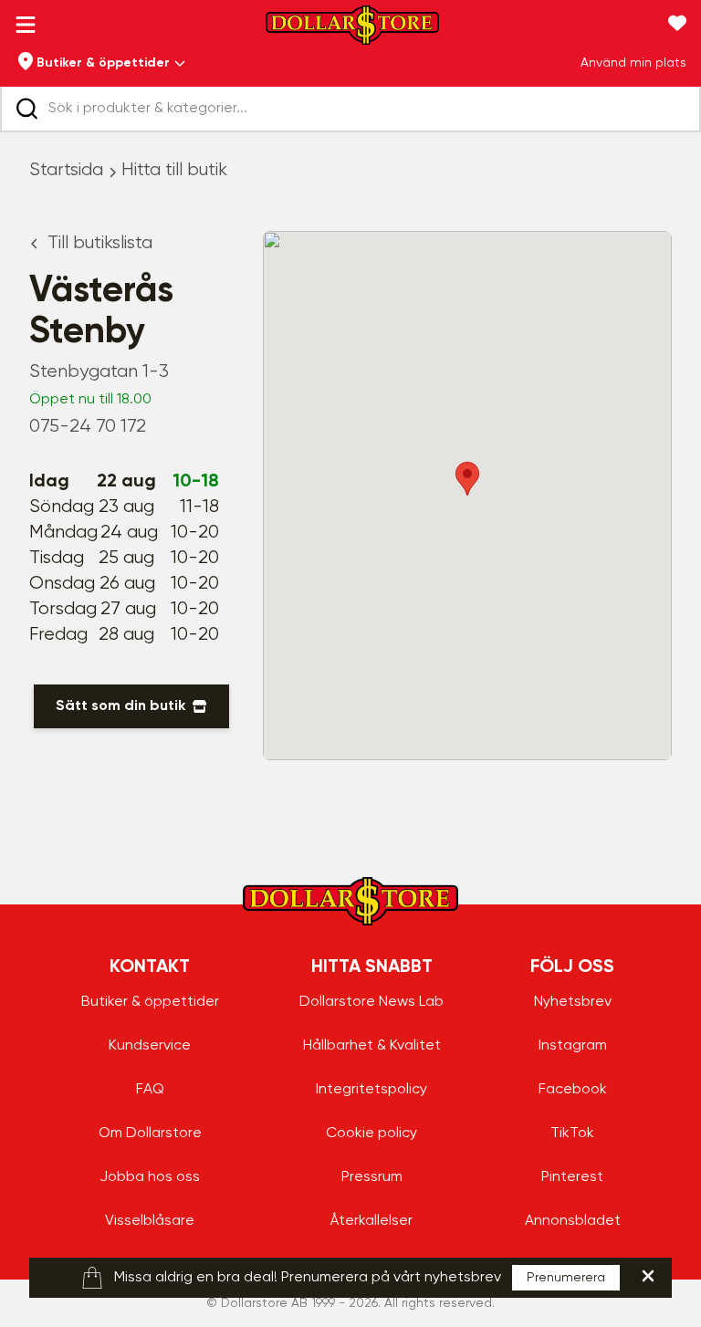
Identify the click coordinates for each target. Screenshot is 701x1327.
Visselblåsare (149, 1221)
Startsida (66, 170)
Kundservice (150, 1046)
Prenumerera (566, 1277)
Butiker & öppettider (150, 1002)
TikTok (572, 1133)
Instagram (573, 1046)
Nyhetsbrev (573, 1002)
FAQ (150, 1089)
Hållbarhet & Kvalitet (372, 1046)
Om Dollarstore (150, 1133)
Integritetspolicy (371, 1089)
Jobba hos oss (149, 1177)
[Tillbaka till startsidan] (352, 30)
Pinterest (572, 1177)
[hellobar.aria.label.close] (648, 1276)
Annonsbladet (573, 1221)
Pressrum (372, 1177)
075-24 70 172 (87, 426)
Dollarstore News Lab (371, 1002)
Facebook (573, 1089)
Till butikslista (99, 243)
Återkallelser (371, 1221)
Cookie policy (371, 1133)
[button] (467, 479)
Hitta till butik (174, 170)
